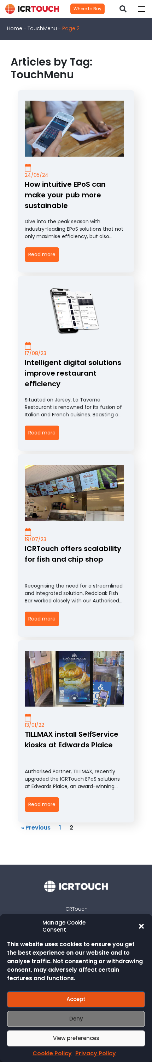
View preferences (76, 1038)
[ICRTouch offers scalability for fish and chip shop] (74, 493)
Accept (76, 999)
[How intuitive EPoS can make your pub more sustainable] (74, 129)
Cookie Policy (52, 1053)
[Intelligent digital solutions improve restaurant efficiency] (74, 311)
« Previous (36, 828)
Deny (76, 1018)
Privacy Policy (95, 1053)
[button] (141, 926)
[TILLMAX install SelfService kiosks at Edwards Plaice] (74, 679)
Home (14, 28)
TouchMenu (42, 28)
